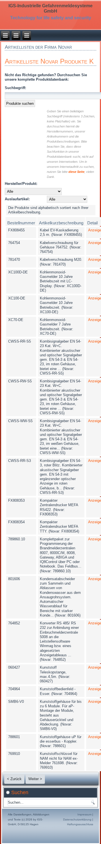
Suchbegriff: (15, 88)
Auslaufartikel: (17, 199)
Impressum (84, 814)
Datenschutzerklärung (77, 819)
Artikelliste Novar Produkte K (49, 61)
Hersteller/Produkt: (21, 184)
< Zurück (14, 779)
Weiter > (35, 779)
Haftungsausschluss (80, 824)
